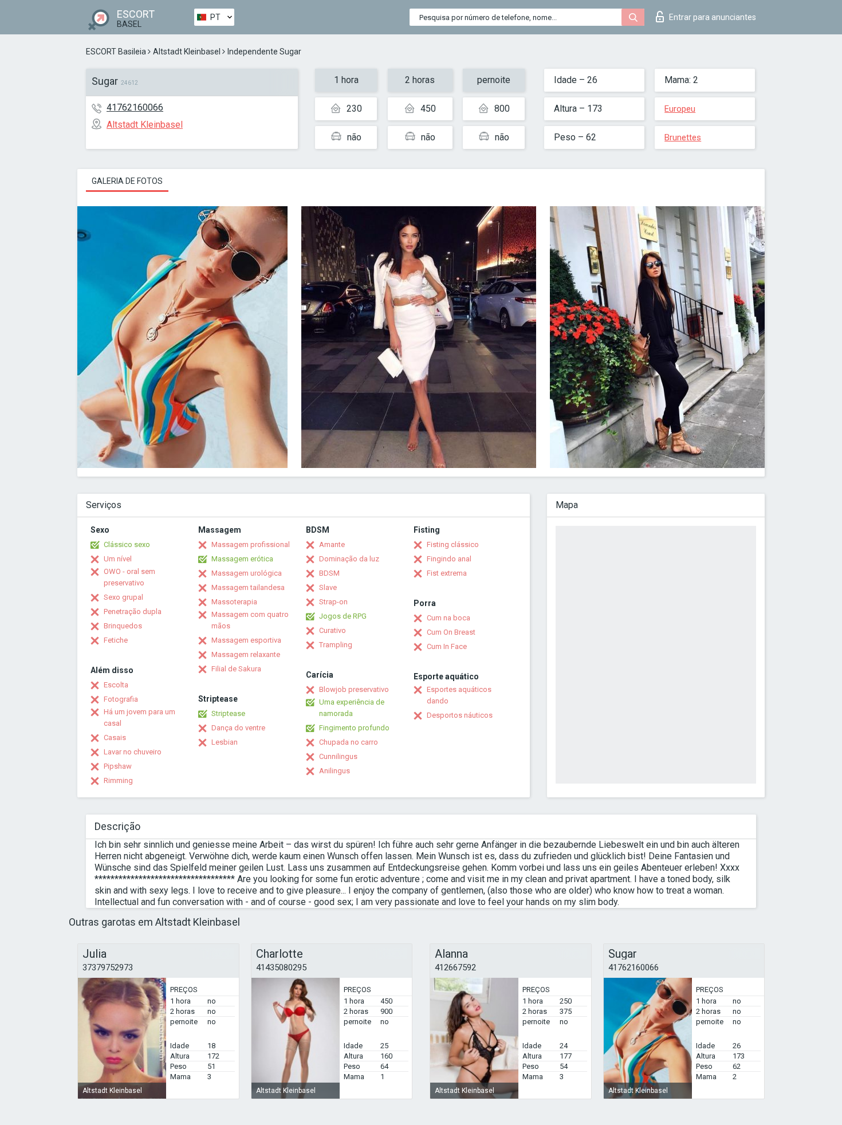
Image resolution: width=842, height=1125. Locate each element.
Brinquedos (123, 625)
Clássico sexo (127, 544)
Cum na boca (448, 617)
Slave (328, 587)
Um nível (118, 558)
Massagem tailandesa (248, 587)
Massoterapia (234, 601)
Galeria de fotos (127, 181)
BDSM (329, 573)
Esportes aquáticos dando (459, 695)
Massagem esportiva (246, 640)
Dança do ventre (238, 727)
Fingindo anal (449, 558)
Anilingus (334, 770)
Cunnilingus (338, 756)
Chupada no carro (348, 742)
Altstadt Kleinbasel (187, 51)
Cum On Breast (451, 632)
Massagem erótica (242, 558)
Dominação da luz (349, 558)
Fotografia (121, 699)
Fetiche (116, 640)
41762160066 (135, 107)
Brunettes (682, 137)
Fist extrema (447, 573)
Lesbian (224, 742)
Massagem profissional (250, 544)
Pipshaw (118, 766)
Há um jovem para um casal (139, 717)
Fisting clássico (453, 544)
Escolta (116, 684)
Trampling (335, 644)
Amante (332, 544)
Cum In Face (447, 646)
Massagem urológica (246, 573)
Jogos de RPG (343, 616)
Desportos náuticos (460, 715)
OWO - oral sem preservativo (129, 577)
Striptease (228, 713)
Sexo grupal (123, 597)
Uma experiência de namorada (351, 708)
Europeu (679, 109)
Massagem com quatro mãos (250, 620)
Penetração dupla (133, 611)
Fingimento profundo (354, 727)
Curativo (332, 630)
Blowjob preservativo (354, 689)
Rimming (118, 780)
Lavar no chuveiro (133, 752)
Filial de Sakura (236, 668)
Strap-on (333, 601)
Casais (115, 737)
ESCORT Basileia (116, 51)
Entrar (712, 17)
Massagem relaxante (245, 654)
